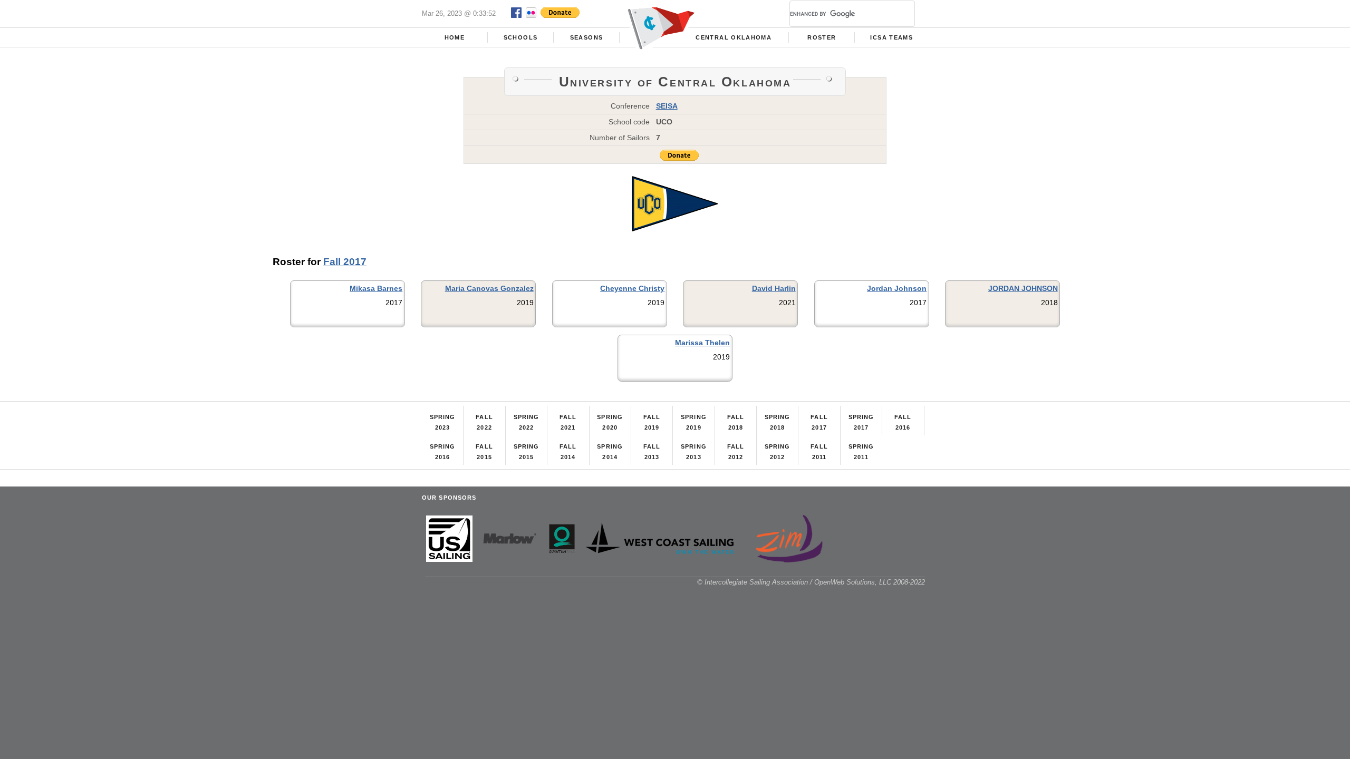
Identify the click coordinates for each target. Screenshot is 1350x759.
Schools (520, 37)
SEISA (667, 106)
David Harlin (774, 288)
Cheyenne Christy (632, 288)
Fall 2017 (345, 261)
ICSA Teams (891, 37)
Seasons (586, 37)
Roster (821, 37)
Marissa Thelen (702, 342)
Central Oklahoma (734, 37)
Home (455, 37)
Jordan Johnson (897, 288)
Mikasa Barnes (376, 288)
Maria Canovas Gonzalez (489, 288)
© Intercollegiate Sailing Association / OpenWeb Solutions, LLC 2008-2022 (811, 582)
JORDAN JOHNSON (1023, 288)
